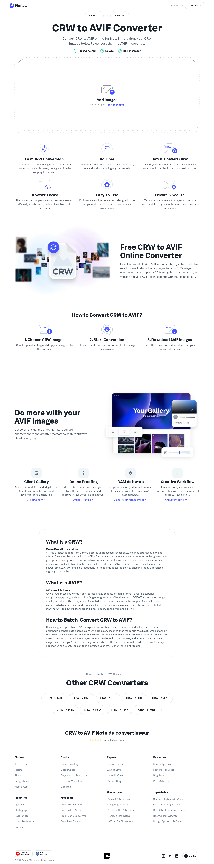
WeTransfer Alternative (120, 821)
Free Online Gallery (71, 804)
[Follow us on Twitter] (170, 856)
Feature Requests (163, 769)
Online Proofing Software (167, 804)
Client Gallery (35, 499)
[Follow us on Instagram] (163, 856)
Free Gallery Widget (72, 810)
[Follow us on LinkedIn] (177, 856)
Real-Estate (22, 815)
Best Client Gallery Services (169, 810)
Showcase (20, 775)
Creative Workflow (176, 499)
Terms (44, 860)
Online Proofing (82, 499)
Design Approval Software (168, 821)
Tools (100, 674)
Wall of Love (114, 769)
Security (52, 860)
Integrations (22, 781)
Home (89, 674)
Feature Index (115, 764)
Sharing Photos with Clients (169, 798)
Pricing (19, 769)
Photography (22, 810)
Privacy (36, 860)
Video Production (24, 821)
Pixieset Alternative (118, 798)
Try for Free (21, 764)
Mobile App (21, 786)
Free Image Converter (73, 815)
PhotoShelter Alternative (121, 810)
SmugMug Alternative (119, 804)
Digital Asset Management (129, 499)
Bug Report (160, 775)
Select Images (115, 104)
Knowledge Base (162, 764)
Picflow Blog (114, 781)
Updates (66, 786)
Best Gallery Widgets (165, 815)
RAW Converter (116, 674)
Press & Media (161, 781)
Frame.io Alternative (118, 815)
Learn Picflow (115, 775)
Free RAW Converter (72, 821)
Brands (19, 827)
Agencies (20, 804)
